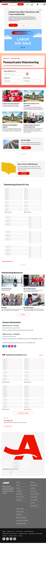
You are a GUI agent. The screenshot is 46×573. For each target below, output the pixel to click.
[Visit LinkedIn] (14, 538)
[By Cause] (12, 300)
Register (27, 4)
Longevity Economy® (20, 523)
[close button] (40, 10)
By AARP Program (28, 307)
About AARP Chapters (29, 288)
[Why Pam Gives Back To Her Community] (33, 96)
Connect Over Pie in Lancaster (10, 103)
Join (13, 25)
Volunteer (18, 488)
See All (40, 355)
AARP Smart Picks (20, 496)
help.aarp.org (21, 342)
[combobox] (16, 74)
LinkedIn (15, 346)
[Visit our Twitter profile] (7, 538)
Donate (17, 485)
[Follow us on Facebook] (3, 538)
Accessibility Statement (29, 531)
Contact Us (32, 482)
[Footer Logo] (8, 483)
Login (32, 3)
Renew (23, 25)
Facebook (3, 346)
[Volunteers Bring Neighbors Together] (12, 117)
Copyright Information (22, 533)
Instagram (12, 346)
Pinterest (9, 346)
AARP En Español (33, 485)
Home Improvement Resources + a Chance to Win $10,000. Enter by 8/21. (15, 1)
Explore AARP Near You (10, 71)
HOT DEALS (7, 420)
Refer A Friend (33, 491)
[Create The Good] (12, 281)
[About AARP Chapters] (34, 281)
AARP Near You (19, 499)
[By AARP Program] (34, 300)
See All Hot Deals (7, 426)
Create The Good (6, 288)
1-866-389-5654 (16, 328)
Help (37, 4)
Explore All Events (7, 261)
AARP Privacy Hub (11, 531)
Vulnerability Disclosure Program (35, 533)
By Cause (4, 307)
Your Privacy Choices (12, 535)
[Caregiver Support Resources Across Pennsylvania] (33, 117)
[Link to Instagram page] (11, 538)
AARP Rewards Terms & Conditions (9, 533)
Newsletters (32, 488)
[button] (40, 4)
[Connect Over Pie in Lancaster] (12, 96)
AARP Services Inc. (34, 505)
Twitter (6, 346)
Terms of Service (19, 531)
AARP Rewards (19, 493)
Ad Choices (4, 535)
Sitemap (4, 531)
